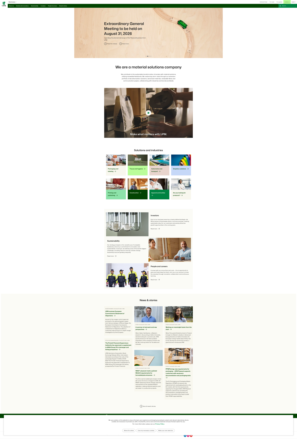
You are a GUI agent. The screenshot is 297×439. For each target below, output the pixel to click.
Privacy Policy (159, 424)
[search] (287, 6)
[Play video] (148, 113)
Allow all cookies (129, 430)
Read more (148, 44)
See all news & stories (149, 406)
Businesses (12, 2)
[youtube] (191, 435)
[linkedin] (185, 435)
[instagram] (188, 435)
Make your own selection (165, 430)
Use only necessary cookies (146, 430)
